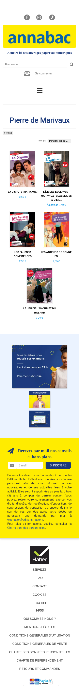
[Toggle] (40, 90)
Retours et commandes (39, 668)
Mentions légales (39, 627)
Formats (8, 132)
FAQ (40, 578)
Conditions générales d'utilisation (39, 635)
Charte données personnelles (26, 528)
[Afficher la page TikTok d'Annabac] (51, 17)
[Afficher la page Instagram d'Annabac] (39, 17)
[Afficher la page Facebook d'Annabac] (27, 17)
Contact (39, 586)
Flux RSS (40, 603)
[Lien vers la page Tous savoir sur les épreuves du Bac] (39, 399)
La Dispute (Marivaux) (22, 191)
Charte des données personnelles (39, 652)
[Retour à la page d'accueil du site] (39, 36)
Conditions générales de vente (39, 643)
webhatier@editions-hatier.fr (25, 519)
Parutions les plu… (58, 140)
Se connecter (43, 73)
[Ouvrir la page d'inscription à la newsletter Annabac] (27, 73)
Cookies (40, 594)
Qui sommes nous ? (39, 618)
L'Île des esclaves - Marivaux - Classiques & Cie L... (56, 196)
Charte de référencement (40, 660)
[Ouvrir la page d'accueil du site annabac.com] (39, 419)
